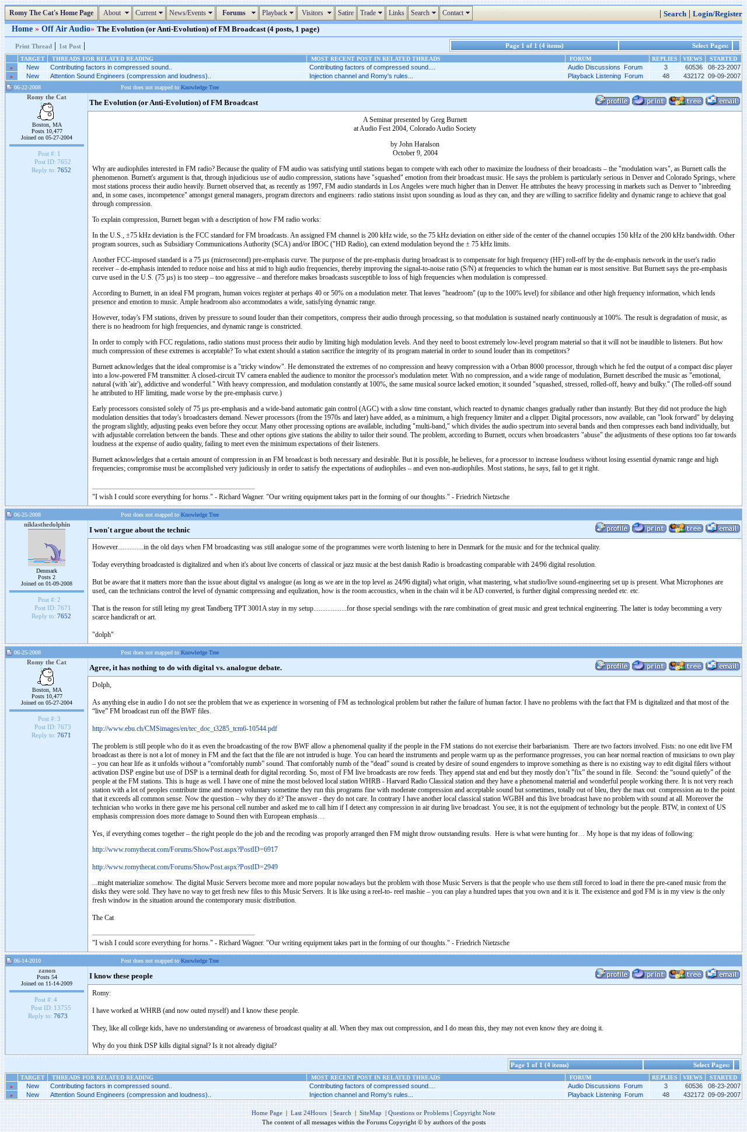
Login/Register (717, 14)
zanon (47, 970)
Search (425, 13)
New (32, 67)
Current (150, 13)
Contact (457, 13)
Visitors (317, 13)
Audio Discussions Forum (605, 67)
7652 (64, 169)
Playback (279, 13)
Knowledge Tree (200, 87)
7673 (61, 1015)
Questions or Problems (418, 1112)
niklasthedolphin (47, 524)
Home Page (267, 1112)
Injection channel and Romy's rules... (361, 75)
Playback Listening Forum (605, 75)
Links (396, 13)
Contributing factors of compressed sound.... (372, 67)
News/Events (192, 13)
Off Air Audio (65, 28)
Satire (346, 13)
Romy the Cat (47, 96)
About (117, 13)
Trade (372, 13)
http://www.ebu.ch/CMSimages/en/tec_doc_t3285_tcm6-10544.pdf (184, 729)
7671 (64, 735)
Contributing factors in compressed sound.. (111, 67)
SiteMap (370, 1112)
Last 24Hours (309, 1112)
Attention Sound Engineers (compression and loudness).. (130, 75)
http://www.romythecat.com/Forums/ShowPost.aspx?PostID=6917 (185, 849)
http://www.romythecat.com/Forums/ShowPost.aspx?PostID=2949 (185, 867)
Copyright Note (474, 1112)
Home (23, 28)
